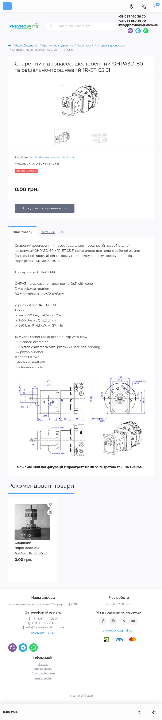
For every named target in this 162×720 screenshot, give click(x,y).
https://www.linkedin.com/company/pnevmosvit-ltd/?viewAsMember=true (123, 621)
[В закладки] (139, 712)
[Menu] (7, 6)
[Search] (50, 26)
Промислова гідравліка (57, 45)
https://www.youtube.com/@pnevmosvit (133, 621)
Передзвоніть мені (43, 632)
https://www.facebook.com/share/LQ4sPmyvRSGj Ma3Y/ (103, 621)
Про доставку (43, 668)
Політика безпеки (43, 673)
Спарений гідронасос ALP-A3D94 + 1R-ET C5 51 (31, 548)
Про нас (43, 664)
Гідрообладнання (26, 45)
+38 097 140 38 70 (132, 16)
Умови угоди (43, 678)
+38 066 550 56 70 (132, 21)
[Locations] (131, 6)
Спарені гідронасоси (111, 45)
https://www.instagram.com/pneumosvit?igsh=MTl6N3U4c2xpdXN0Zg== (113, 621)
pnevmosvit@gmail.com (119, 630)
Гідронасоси (85, 45)
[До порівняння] (153, 712)
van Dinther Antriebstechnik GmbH (52, 157)
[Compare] (50, 512)
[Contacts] (144, 6)
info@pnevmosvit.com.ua (138, 25)
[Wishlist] (50, 504)
